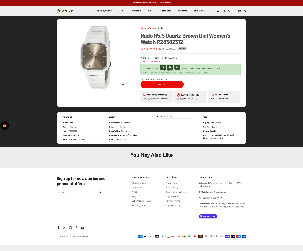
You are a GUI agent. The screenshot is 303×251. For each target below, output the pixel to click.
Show (4, 125)
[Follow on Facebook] (58, 227)
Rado (160, 28)
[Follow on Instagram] (70, 227)
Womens (151, 28)
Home (143, 28)
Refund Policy (172, 187)
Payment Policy (173, 205)
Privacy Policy (172, 183)
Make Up (182, 11)
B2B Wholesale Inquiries (143, 201)
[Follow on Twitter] (64, 227)
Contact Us (137, 187)
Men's (122, 11)
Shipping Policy (173, 196)
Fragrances (165, 11)
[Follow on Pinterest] (76, 227)
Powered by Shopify (80, 236)
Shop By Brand (104, 11)
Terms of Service (173, 201)
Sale (150, 11)
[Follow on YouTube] (82, 227)
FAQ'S (134, 192)
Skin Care (199, 11)
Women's (136, 11)
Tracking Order (139, 205)
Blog (134, 196)
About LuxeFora (139, 183)
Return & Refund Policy (176, 192)
